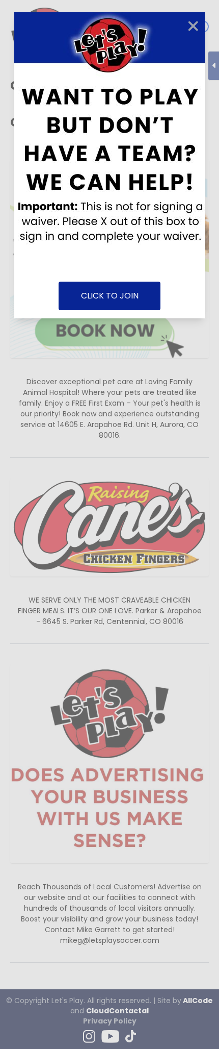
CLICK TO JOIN (110, 296)
